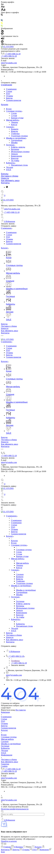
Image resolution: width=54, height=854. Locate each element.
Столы (14, 113)
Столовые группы (14, 111)
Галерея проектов (13, 100)
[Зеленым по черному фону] (2, 26)
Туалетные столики (19, 136)
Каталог (4, 104)
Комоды (14, 131)
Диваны (14, 122)
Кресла (14, 124)
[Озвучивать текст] (2, 39)
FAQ (8, 93)
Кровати (14, 129)
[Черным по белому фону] (2, 15)
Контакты (5, 183)
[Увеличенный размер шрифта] (3, 10)
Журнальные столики (20, 151)
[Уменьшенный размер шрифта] (2, 4)
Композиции (16, 156)
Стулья (14, 115)
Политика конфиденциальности (15, 809)
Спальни (10, 127)
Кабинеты (10, 163)
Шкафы (14, 142)
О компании (6, 85)
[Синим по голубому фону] (2, 21)
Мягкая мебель (12, 120)
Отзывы (9, 96)
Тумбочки (15, 133)
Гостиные (10, 145)
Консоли (14, 158)
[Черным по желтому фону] (2, 23)
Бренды (9, 98)
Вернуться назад (8, 710)
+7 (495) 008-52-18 (12, 54)
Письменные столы (19, 165)
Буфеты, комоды (18, 147)
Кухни (9, 109)
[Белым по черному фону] (2, 18)
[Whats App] (7, 187)
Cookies (4, 766)
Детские (9, 167)
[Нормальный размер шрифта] (2, 7)
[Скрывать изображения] (2, 34)
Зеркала (14, 154)
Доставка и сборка (9, 176)
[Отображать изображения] (2, 31)
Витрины (15, 149)
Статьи (9, 91)
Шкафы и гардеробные (16, 138)
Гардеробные (16, 140)
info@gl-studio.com (9, 63)
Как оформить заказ (10, 180)
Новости (5, 178)
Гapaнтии (5, 764)
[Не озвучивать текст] (2, 42)
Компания (5, 712)
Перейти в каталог (9, 841)
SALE (8, 169)
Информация (6, 755)
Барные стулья (17, 118)
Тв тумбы (15, 160)
